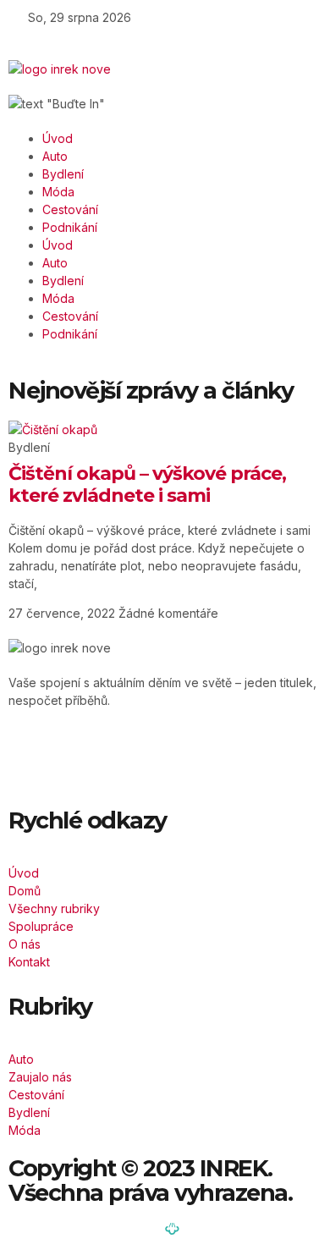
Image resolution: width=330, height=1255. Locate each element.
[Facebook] (38, 759)
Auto (55, 156)
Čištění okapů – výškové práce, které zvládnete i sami (147, 484)
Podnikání (69, 227)
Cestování (70, 209)
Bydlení (63, 174)
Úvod (57, 138)
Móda (58, 191)
